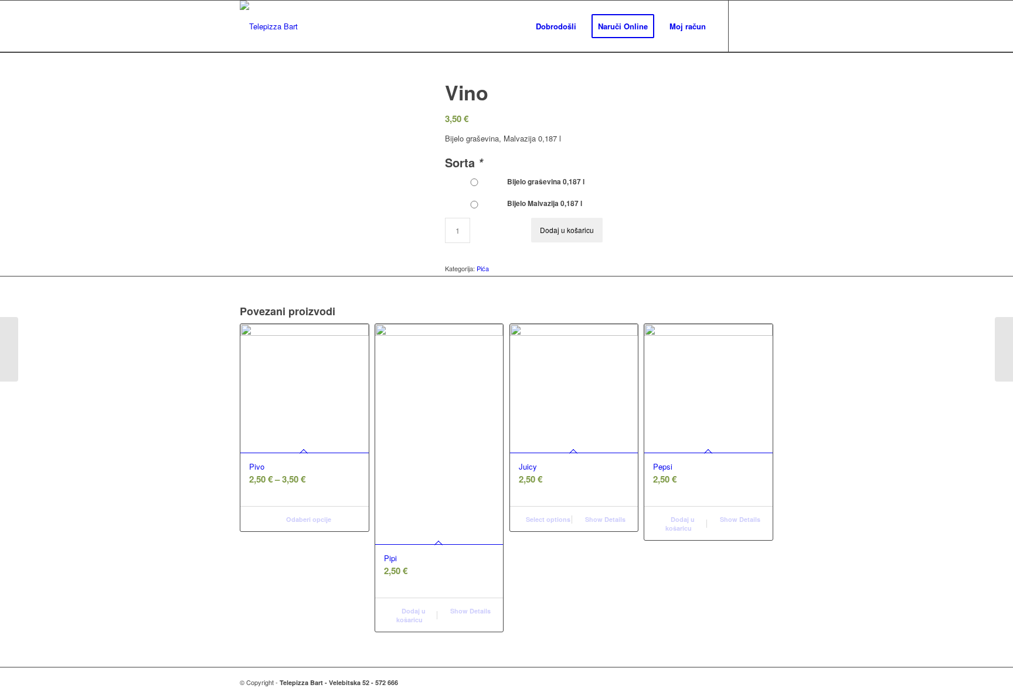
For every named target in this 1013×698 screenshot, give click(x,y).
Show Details (469, 610)
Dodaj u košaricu (567, 230)
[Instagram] (764, 26)
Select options (547, 519)
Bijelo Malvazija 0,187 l (543, 203)
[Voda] (9, 349)
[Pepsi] (1004, 349)
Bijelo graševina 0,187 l (544, 182)
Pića (483, 268)
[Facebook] (747, 26)
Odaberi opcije (307, 519)
